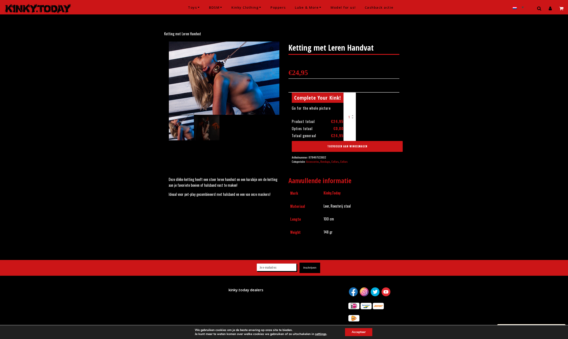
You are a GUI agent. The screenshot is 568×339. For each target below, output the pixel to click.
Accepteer (359, 332)
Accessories (312, 161)
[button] (272, 49)
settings (320, 334)
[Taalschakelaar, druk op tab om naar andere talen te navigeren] (518, 7)
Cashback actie (379, 7)
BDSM (214, 7)
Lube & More (307, 7)
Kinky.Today (332, 193)
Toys (192, 7)
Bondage (325, 161)
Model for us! (343, 7)
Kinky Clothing (244, 7)
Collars (335, 161)
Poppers (278, 7)
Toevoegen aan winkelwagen (347, 146)
